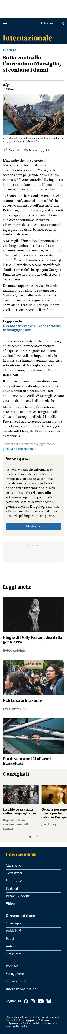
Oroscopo (13, 923)
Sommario (14, 881)
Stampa (33, 150)
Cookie (24, 1026)
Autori (11, 946)
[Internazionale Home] (22, 854)
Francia (9, 50)
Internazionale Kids (21, 989)
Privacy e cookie (18, 896)
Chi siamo (13, 865)
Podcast (12, 966)
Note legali (12, 1026)
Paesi (10, 939)
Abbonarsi (47, 23)
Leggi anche (13, 321)
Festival (12, 888)
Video (10, 904)
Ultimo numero (18, 981)
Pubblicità (14, 931)
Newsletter (14, 954)
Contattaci (14, 873)
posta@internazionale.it (19, 449)
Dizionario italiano (20, 916)
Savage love (15, 974)
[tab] (30, 837)
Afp (6, 84)
